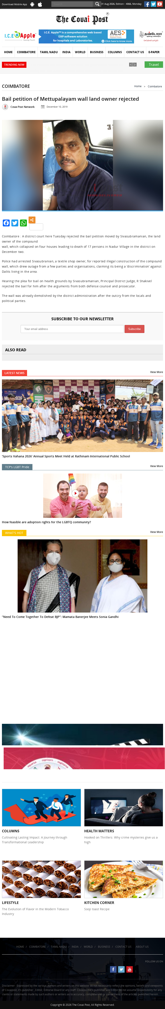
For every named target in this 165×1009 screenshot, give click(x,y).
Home (8, 52)
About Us (142, 947)
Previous (10, 164)
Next (155, 164)
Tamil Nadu (49, 52)
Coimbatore (26, 52)
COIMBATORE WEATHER (82, 651)
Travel (154, 64)
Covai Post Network (23, 107)
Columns (115, 52)
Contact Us (135, 52)
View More (156, 372)
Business (96, 52)
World (80, 52)
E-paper (154, 52)
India (66, 52)
